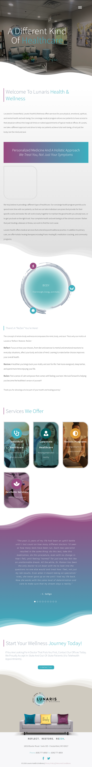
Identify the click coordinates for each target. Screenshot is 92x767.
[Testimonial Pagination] (35, 601)
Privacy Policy (50, 763)
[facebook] (43, 758)
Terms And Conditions (63, 763)
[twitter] (48, 758)
